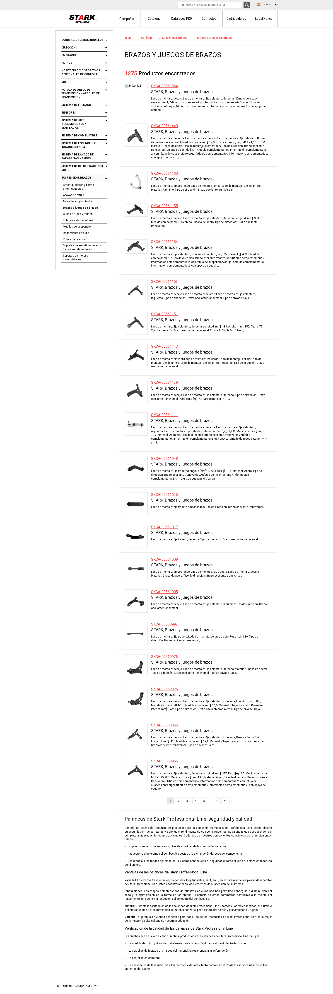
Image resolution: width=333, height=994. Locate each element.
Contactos (209, 18)
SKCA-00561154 (164, 242)
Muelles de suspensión (77, 226)
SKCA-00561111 (164, 415)
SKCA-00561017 (164, 527)
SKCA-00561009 (164, 559)
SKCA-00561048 (164, 458)
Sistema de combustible (79, 135)
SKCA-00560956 (164, 761)
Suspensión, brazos (76, 177)
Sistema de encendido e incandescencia (78, 145)
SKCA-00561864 (164, 86)
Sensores (68, 112)
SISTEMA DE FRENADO (76, 105)
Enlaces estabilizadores (78, 220)
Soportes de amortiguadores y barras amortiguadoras (82, 247)
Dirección (68, 47)
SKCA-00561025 (164, 494)
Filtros (66, 62)
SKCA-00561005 (164, 592)
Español (267, 4)
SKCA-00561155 (164, 206)
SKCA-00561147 (164, 346)
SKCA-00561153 (164, 281)
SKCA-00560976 (164, 657)
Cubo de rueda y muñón (78, 214)
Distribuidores (236, 18)
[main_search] (247, 5)
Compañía (126, 19)
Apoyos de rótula (73, 195)
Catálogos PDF (181, 18)
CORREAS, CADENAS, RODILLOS (82, 39)
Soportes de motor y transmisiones (75, 257)
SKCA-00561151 (164, 314)
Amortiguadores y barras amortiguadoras (78, 186)
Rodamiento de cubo (76, 233)
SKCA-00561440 (164, 126)
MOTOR (66, 82)
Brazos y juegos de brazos (80, 207)
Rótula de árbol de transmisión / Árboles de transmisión (80, 93)
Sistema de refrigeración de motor (82, 168)
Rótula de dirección (75, 239)
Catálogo (154, 18)
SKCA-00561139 (164, 382)
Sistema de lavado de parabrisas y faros (77, 156)
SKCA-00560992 (164, 624)
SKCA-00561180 (164, 173)
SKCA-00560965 (164, 725)
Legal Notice (264, 18)
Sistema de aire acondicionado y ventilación (74, 124)
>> (225, 800)
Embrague (69, 55)
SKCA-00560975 (164, 689)
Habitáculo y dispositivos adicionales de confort (80, 72)
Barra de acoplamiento (77, 201)
